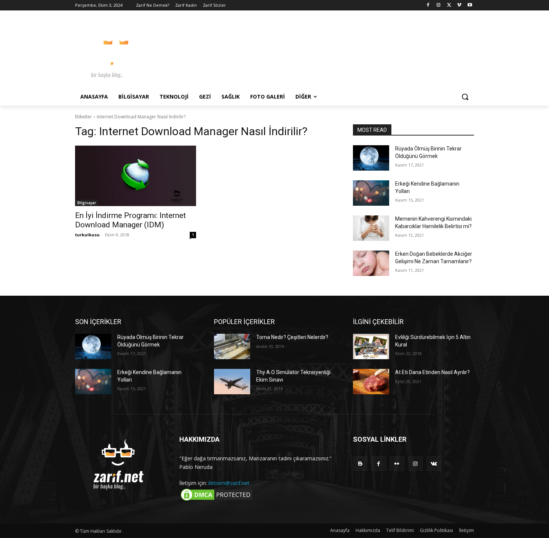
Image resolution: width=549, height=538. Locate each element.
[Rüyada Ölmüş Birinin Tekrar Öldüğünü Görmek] (371, 158)
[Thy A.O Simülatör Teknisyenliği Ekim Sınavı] (232, 381)
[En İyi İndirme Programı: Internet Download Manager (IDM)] (135, 176)
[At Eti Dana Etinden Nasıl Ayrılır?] (371, 381)
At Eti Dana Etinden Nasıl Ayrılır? (432, 372)
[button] (465, 97)
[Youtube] (469, 5)
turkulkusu (87, 234)
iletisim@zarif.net (228, 482)
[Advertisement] (330, 52)
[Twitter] (449, 5)
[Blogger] (360, 463)
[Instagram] (438, 5)
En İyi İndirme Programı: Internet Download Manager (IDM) (130, 220)
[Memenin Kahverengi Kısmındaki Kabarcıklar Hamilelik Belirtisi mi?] (371, 228)
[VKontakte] (434, 463)
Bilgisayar (86, 202)
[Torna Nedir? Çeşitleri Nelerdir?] (232, 346)
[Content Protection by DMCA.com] (216, 500)
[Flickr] (397, 463)
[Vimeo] (459, 5)
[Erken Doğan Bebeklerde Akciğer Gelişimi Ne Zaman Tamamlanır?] (371, 263)
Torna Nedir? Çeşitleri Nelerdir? (292, 337)
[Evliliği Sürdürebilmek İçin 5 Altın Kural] (371, 346)
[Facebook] (428, 5)
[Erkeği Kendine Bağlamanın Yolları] (371, 193)
